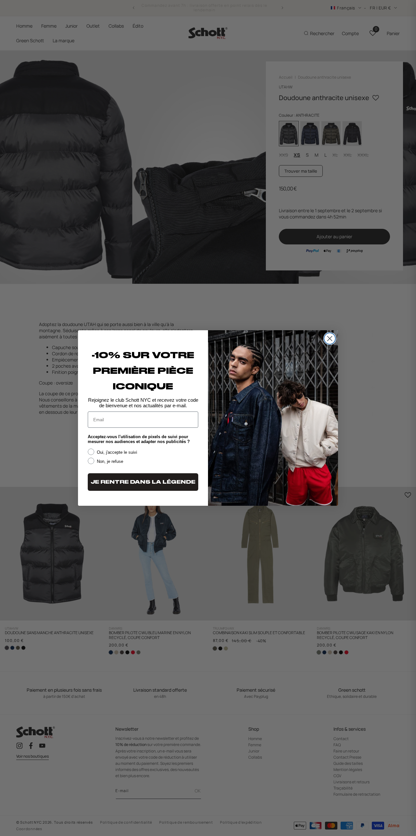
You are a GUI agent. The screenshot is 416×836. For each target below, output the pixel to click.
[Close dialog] (329, 338)
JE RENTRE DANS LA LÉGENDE (143, 482)
